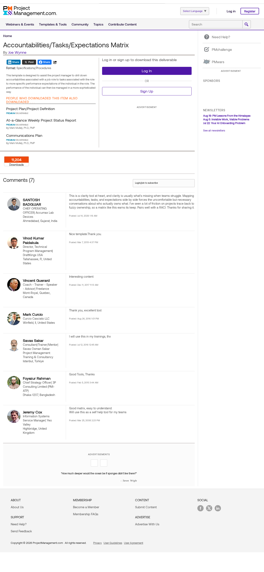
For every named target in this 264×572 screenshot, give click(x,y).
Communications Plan (24, 135)
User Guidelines (113, 542)
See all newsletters (214, 130)
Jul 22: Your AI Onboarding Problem (224, 123)
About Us (17, 507)
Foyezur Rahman (37, 378)
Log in (231, 11)
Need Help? (19, 524)
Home (7, 36)
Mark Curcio (33, 314)
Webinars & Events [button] (20, 24)
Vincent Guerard (36, 280)
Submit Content (146, 507)
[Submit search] (246, 24)
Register (249, 11)
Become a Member (86, 507)
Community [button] (80, 24)
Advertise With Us (147, 524)
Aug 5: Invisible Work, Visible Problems (226, 119)
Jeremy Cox (32, 412)
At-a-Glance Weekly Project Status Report (41, 120)
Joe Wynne (17, 52)
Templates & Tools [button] (53, 24)
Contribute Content (122, 24)
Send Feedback (21, 531)
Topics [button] (98, 24)
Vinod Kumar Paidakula (33, 240)
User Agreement (133, 542)
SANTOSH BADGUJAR (32, 202)
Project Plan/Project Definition (30, 108)
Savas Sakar (33, 340)
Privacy (97, 542)
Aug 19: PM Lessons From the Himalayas (226, 115)
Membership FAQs (85, 514)
